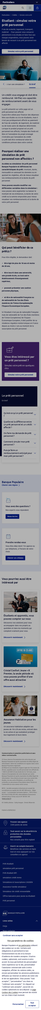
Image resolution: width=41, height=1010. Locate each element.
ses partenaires (24, 945)
